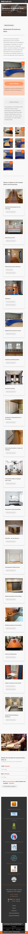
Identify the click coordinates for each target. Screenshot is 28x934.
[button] (14, 69)
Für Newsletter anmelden (9, 786)
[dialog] (14, 927)
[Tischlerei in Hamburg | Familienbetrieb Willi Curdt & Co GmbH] (6, 1)
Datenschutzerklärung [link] (16, 931)
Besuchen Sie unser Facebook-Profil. (25, 932)
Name (2, 773)
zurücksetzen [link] (5, 931)
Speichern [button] (8, 929)
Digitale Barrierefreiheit (14, 915)
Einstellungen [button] (14, 926)
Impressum (14, 910)
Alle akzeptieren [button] (18, 929)
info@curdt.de (14, 896)
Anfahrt (14, 908)
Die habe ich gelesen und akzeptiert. (14, 782)
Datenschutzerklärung (10, 781)
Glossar (14, 905)
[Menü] (26, 1)
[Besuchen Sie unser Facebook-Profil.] (25, 932)
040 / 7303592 (14, 894)
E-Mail (2, 766)
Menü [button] (26, 1)
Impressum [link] (10, 931)
